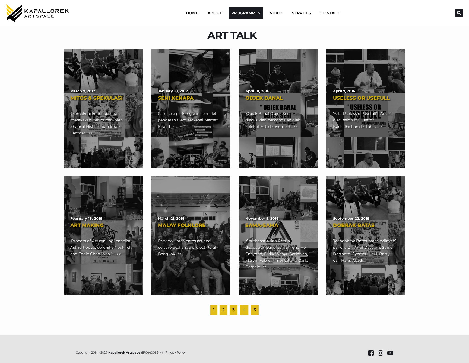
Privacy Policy (175, 352)
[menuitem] (192, 13)
